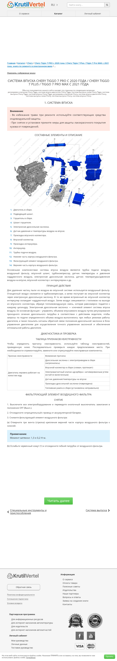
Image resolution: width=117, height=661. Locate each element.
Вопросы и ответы (72, 597)
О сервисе (24, 13)
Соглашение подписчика (17, 599)
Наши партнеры (71, 593)
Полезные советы (71, 586)
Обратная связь (24, 587)
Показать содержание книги (21, 73)
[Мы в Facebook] (80, 636)
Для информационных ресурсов (27, 619)
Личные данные (19, 644)
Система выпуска (96, 510)
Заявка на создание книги (75, 600)
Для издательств (19, 626)
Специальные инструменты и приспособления (28, 511)
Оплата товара (70, 583)
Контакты (67, 604)
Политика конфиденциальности (21, 594)
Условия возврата (14, 603)
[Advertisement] (58, 38)
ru (53, 5)
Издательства (69, 590)
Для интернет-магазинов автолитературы (32, 622)
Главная (11, 63)
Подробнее (31, 657)
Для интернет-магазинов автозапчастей (31, 630)
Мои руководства (19, 640)
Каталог (58, 13)
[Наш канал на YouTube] (91, 636)
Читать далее (58, 500)
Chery (30, 63)
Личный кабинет (92, 13)
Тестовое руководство (22, 647)
